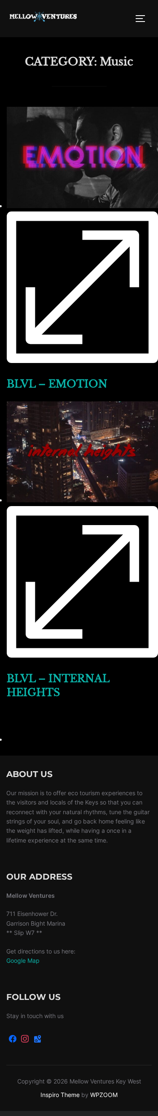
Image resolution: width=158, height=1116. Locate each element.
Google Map (23, 960)
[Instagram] (25, 1039)
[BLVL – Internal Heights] (82, 500)
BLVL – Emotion (57, 384)
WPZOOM (104, 1094)
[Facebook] (12, 1039)
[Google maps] (37, 1039)
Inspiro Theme (60, 1094)
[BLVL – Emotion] (82, 205)
